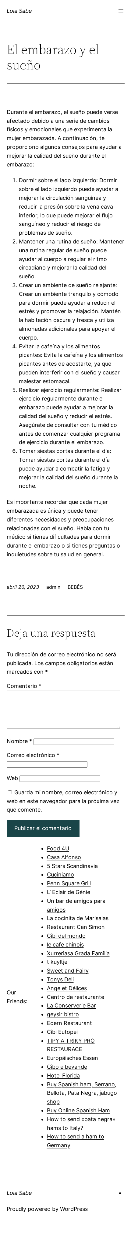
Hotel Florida (63, 1075)
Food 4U (58, 848)
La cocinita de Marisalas (77, 918)
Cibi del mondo (66, 936)
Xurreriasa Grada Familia (78, 953)
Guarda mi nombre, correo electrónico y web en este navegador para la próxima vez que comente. (63, 801)
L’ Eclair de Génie (68, 892)
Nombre (19, 741)
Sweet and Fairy (68, 970)
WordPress (74, 1209)
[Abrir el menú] (121, 11)
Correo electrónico (33, 755)
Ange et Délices (67, 988)
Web (12, 778)
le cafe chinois (65, 944)
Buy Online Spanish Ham (78, 1110)
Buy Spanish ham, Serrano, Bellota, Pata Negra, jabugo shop (82, 1093)
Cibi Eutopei (62, 1032)
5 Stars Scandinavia (72, 866)
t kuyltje (57, 962)
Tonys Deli (60, 979)
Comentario (24, 686)
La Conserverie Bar (71, 1005)
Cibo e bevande (67, 1067)
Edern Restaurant (69, 1023)
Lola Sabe (19, 11)
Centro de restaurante (75, 997)
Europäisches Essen (72, 1058)
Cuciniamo (60, 874)
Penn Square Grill (69, 883)
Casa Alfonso (64, 857)
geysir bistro (63, 1014)
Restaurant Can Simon (76, 927)
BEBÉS (75, 587)
